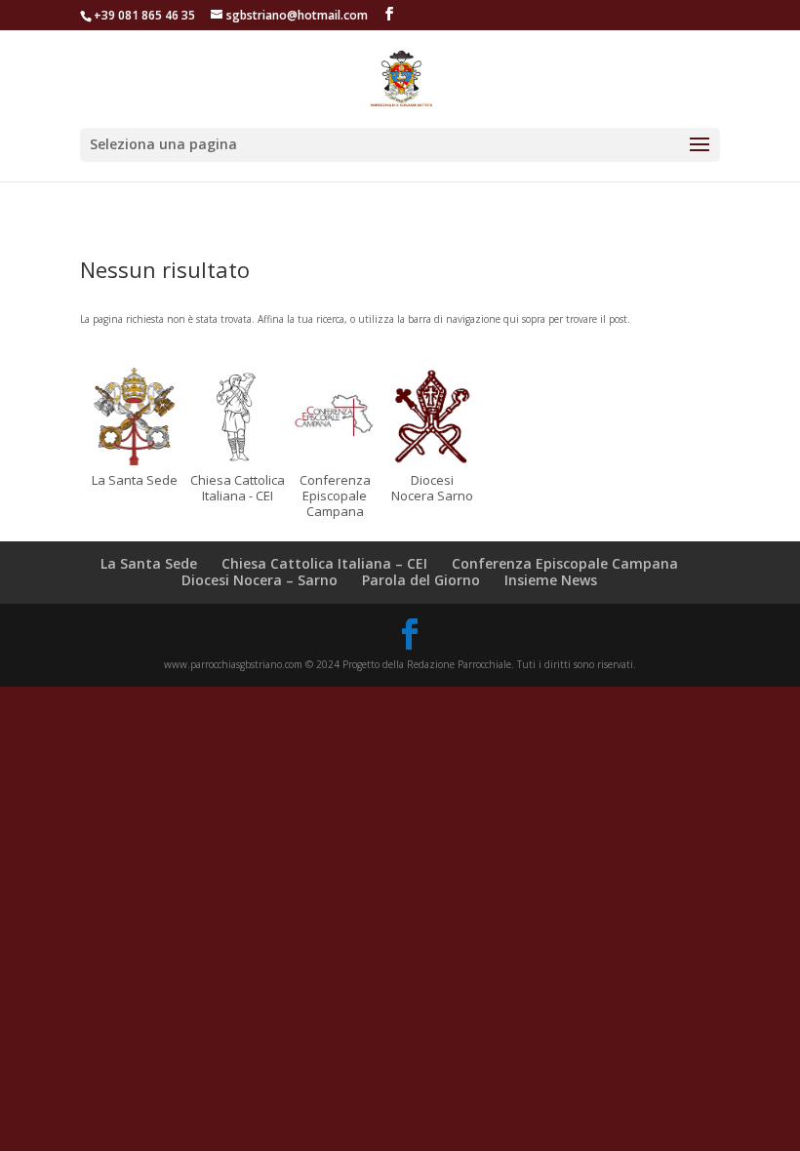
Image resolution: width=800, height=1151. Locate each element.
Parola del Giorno (421, 580)
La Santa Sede (148, 563)
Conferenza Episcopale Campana (565, 563)
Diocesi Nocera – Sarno (259, 580)
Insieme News (550, 580)
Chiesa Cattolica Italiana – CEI (324, 563)
